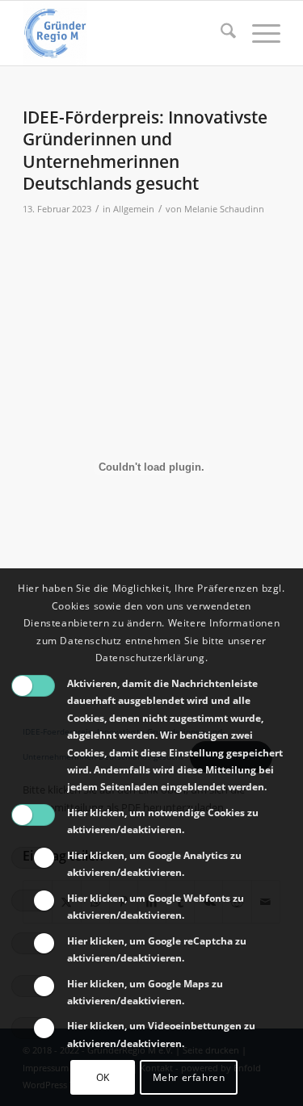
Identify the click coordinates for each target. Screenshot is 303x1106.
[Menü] (258, 33)
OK (103, 1077)
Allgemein (133, 209)
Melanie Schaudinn (224, 209)
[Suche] (220, 33)
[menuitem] (220, 33)
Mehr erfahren (189, 1077)
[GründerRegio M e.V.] (126, 33)
